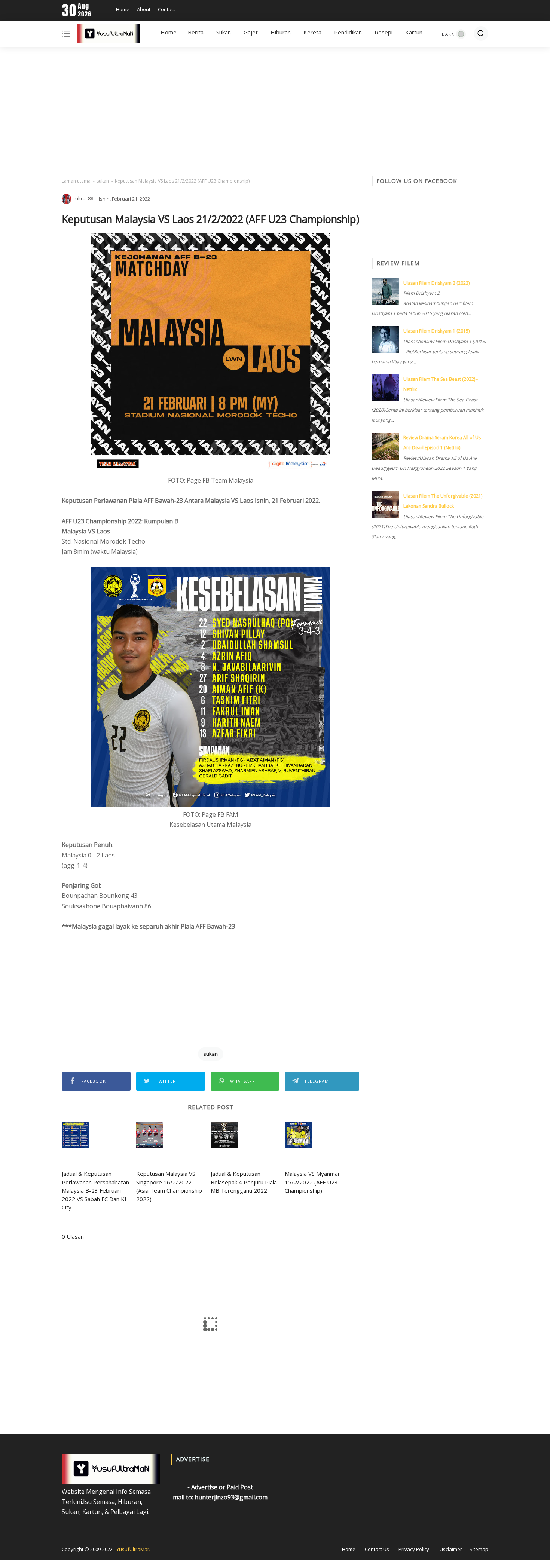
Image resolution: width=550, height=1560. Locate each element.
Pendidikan (348, 32)
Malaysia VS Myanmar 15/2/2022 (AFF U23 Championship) (312, 1182)
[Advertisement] (275, 112)
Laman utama (76, 181)
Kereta (312, 32)
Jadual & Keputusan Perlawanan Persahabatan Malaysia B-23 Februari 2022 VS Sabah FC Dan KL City (95, 1190)
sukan (103, 181)
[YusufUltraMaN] (108, 35)
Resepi (383, 32)
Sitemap (479, 1549)
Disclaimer (450, 1549)
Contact (166, 9)
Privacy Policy (413, 1549)
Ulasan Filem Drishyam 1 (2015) (436, 331)
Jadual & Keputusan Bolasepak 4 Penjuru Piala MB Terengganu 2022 (244, 1182)
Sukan (223, 32)
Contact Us (377, 1549)
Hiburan (281, 32)
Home (122, 9)
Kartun (413, 32)
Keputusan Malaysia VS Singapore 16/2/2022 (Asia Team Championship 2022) (169, 1186)
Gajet (251, 32)
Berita (196, 32)
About (143, 9)
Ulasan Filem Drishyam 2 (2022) (436, 283)
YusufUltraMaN (133, 1549)
